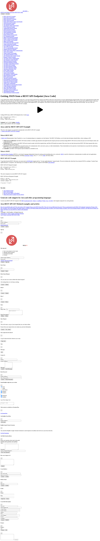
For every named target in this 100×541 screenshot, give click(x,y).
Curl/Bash (39, 200)
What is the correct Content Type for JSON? (14, 194)
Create (7, 476)
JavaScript (12, 12)
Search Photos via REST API (63, 208)
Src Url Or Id (4, 473)
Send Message (9, 369)
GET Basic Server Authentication (11, 58)
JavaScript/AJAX (28, 200)
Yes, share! (8, 329)
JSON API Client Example (10, 88)
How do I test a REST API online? (12, 193)
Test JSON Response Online (10, 67)
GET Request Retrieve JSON (10, 54)
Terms (9, 213)
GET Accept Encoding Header (11, 48)
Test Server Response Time (10, 69)
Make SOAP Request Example (11, 37)
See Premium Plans (4, 413)
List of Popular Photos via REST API (78, 208)
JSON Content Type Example (10, 40)
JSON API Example (8, 51)
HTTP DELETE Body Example (11, 42)
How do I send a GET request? (22, 207)
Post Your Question (5, 452)
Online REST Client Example (10, 82)
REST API (4, 138)
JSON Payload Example (9, 29)
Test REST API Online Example (11, 63)
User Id (2, 506)
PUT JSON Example (8, 71)
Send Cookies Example (9, 72)
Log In (7, 226)
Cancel (2, 226)
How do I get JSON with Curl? (8, 207)
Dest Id (2, 484)
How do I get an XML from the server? (53, 207)
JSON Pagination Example (10, 32)
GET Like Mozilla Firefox (10, 87)
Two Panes (4, 389)
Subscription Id (4, 507)
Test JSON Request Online (10, 66)
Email (2, 493)
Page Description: (5, 314)
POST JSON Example (9, 20)
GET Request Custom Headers (11, 59)
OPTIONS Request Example (10, 62)
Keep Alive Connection (9, 17)
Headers (4, 392)
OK (2, 352)
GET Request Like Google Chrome (12, 55)
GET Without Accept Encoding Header (13, 84)
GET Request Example (9, 24)
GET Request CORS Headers (10, 74)
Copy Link (3, 341)
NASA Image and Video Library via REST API (21, 208)
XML (21, 12)
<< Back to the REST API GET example (10, 131)
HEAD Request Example (9, 75)
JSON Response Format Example (11, 92)
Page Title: (3, 309)
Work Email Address (5, 257)
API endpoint (51, 162)
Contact (2, 13)
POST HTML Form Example (10, 34)
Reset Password (4, 225)
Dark (3, 387)
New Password (4, 378)
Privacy (5, 213)
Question (3, 449)
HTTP (2, 12)
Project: (2, 527)
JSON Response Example (10, 23)
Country (2, 518)
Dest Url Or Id (4, 475)
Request (4, 391)
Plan (2, 495)
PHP (16, 12)
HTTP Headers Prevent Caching (11, 45)
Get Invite (3, 422)
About (2, 213)
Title (2, 443)
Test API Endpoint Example (10, 78)
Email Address (4, 222)
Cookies (13, 213)
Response (4, 395)
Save (7, 271)
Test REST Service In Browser (11, 90)
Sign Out (3, 498)
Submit (2, 466)
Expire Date (3, 510)
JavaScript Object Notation (7, 154)
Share (6, 316)
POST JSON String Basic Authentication (13, 50)
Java (47, 200)
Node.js (34, 200)
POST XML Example (9, 70)
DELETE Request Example (10, 61)
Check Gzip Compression (9, 83)
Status (2, 512)
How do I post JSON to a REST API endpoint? (17, 209)
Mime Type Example (8, 41)
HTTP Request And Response (10, 79)
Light (3, 388)
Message (3, 367)
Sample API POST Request (10, 49)
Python (7, 12)
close (2, 211)
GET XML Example (8, 46)
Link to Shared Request (6, 450)
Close (7, 498)
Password (3, 223)
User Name (3, 515)
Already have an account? (7, 260)
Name (2, 359)
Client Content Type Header (10, 53)
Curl (5, 12)
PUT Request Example (9, 36)
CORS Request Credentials (10, 86)
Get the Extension (5, 433)
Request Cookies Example (10, 57)
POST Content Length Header (11, 38)
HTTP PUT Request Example (10, 80)
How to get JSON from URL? (37, 207)
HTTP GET (30, 161)
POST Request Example (9, 27)
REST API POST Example (10, 19)
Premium (22, 213)
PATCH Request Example (10, 30)
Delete (7, 284)
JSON (18, 12)
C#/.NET (51, 200)
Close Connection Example (10, 44)
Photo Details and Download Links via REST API (44, 208)
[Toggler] (28, 11)
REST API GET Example (10, 16)
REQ (25, 11)
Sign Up (7, 262)
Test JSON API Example (9, 65)
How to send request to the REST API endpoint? (74, 207)
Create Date (3, 509)
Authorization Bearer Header (10, 28)
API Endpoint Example (9, 91)
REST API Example (8, 76)
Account (7, 13)
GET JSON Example (8, 33)
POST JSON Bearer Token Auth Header (13, 21)
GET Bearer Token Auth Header (11, 25)
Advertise (17, 213)
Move (7, 301)
